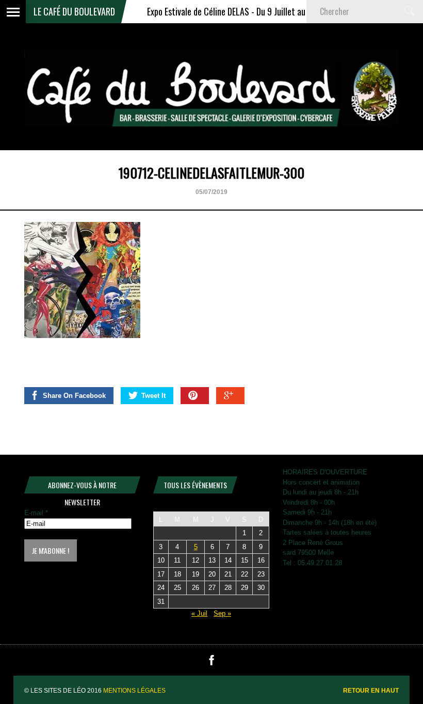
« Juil (199, 613)
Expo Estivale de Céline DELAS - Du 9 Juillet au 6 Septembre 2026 (250, 11)
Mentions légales (134, 690)
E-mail (36, 513)
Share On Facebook (74, 395)
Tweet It (153, 395)
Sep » (222, 613)
